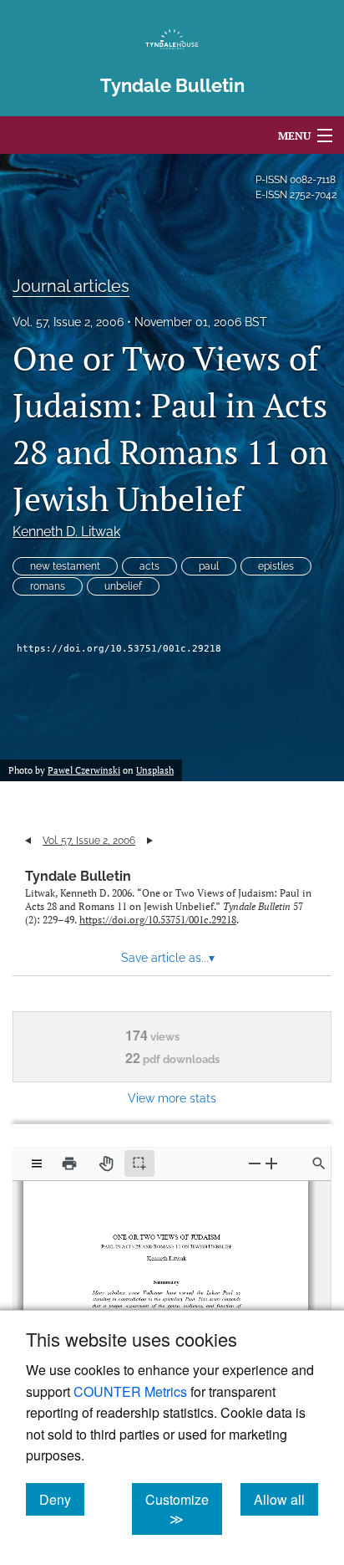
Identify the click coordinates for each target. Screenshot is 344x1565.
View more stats (172, 1098)
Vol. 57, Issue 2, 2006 (68, 322)
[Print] (69, 1163)
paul (209, 566)
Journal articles (71, 286)
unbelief (123, 586)
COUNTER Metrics (130, 1391)
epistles (276, 566)
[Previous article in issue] (28, 840)
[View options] (37, 1163)
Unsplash (155, 770)
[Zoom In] (271, 1163)
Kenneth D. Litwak (66, 532)
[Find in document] (319, 1163)
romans (47, 586)
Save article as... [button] (168, 957)
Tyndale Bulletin (78, 876)
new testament (65, 566)
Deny (61, 1499)
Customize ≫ (183, 1509)
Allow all (286, 1499)
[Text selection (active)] (139, 1163)
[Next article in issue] (150, 840)
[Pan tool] (106, 1163)
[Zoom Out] (255, 1163)
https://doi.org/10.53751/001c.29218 (119, 648)
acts (149, 566)
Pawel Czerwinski (84, 770)
